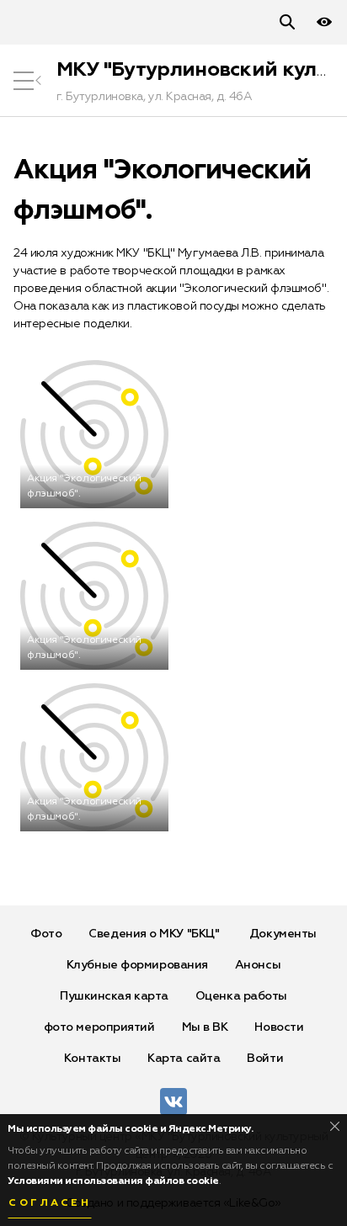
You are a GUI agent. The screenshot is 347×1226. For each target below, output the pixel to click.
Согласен (49, 1203)
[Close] (334, 1126)
